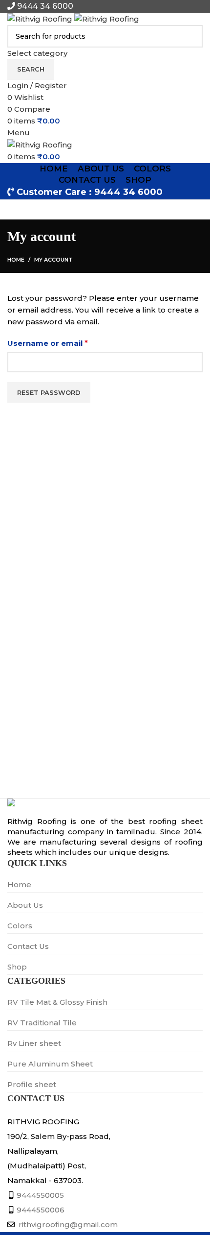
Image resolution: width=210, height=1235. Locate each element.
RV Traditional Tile (42, 1022)
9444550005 (40, 1195)
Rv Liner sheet (34, 1043)
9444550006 (40, 1209)
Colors (19, 925)
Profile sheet (31, 1084)
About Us (25, 905)
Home (15, 259)
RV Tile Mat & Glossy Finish (57, 1002)
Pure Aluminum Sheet (50, 1063)
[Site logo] (40, 18)
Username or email (65, 343)
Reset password (49, 392)
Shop (17, 966)
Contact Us (28, 946)
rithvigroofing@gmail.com (67, 1224)
